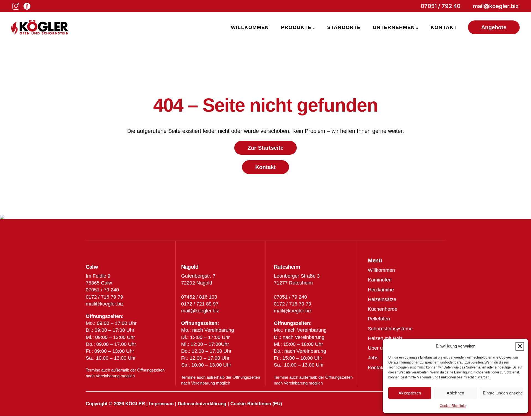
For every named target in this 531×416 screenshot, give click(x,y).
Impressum (161, 403)
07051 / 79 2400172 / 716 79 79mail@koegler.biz (293, 304)
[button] (520, 346)
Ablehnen (455, 393)
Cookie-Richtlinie (453, 406)
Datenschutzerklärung (202, 403)
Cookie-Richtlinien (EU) (256, 403)
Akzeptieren (410, 393)
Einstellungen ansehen (503, 393)
